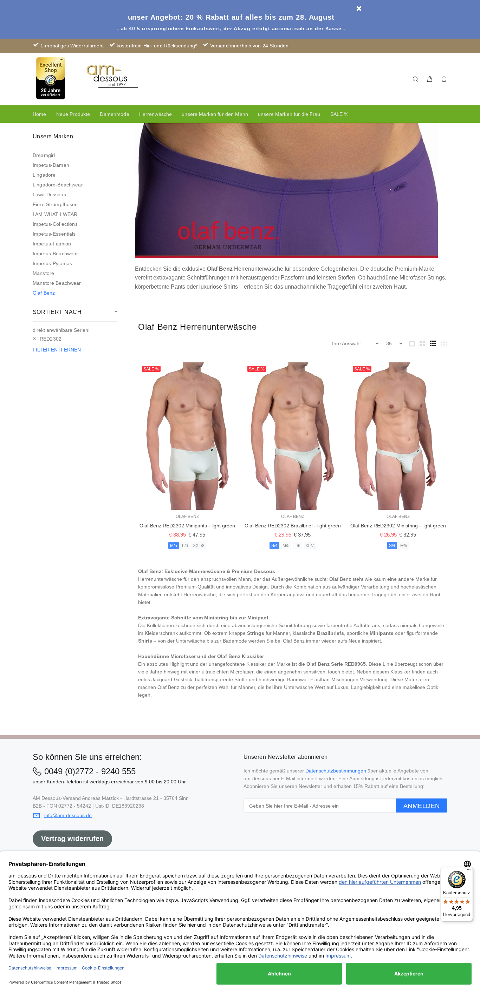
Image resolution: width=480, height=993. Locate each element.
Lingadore (44, 175)
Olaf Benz (44, 293)
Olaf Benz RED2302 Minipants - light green (187, 525)
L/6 (185, 545)
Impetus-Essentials (54, 234)
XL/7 (309, 545)
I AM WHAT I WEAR (55, 214)
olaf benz (187, 516)
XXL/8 (199, 545)
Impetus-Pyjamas (52, 263)
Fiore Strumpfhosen (55, 204)
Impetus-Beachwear (55, 253)
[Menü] (469, 871)
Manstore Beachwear (57, 283)
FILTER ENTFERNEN (57, 350)
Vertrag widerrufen (72, 838)
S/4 (274, 545)
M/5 (173, 545)
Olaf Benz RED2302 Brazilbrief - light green (293, 525)
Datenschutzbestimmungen (335, 771)
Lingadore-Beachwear (58, 185)
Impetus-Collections (55, 224)
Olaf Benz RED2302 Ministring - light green (398, 525)
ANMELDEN (421, 805)
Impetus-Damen (51, 165)
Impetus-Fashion (52, 243)
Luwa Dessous (49, 194)
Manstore (43, 273)
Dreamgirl (44, 155)
